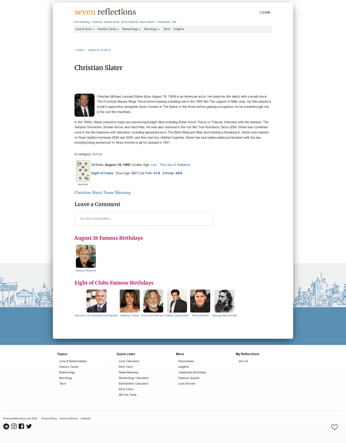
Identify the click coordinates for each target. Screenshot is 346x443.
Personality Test (166, 22)
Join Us (243, 361)
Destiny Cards (107, 29)
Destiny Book (112, 22)
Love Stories (186, 384)
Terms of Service (68, 419)
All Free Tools (128, 395)
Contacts (85, 419)
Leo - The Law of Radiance (170, 165)
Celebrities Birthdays (192, 372)
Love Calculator (129, 361)
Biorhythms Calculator (133, 384)
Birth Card (126, 367)
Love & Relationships (73, 361)
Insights (179, 29)
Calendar (97, 22)
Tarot (166, 29)
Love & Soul (83, 29)
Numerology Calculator (134, 378)
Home (79, 50)
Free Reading (81, 22)
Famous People (99, 50)
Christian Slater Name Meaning (102, 192)
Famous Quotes (189, 378)
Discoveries (186, 361)
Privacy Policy (49, 419)
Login (265, 12)
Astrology (151, 29)
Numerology (130, 29)
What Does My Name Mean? (138, 22)
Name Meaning (128, 372)
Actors (97, 154)
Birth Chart (126, 389)
